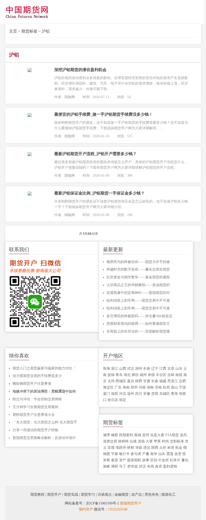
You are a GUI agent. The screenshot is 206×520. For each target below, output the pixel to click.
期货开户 (54, 494)
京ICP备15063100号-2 (102, 503)
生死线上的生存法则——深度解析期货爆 (138, 331)
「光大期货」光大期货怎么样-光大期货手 (45, 422)
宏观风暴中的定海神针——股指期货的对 (138, 293)
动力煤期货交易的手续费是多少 (37, 376)
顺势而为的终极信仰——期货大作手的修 (138, 262)
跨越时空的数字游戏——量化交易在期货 (138, 269)
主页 (13, 31)
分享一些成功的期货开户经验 (35, 430)
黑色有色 (152, 494)
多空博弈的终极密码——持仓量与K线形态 (139, 316)
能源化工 (169, 494)
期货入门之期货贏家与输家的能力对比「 (44, 368)
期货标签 (29, 31)
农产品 (136, 494)
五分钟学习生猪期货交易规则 (35, 407)
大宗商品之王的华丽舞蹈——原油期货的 (138, 285)
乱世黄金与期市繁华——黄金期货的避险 (138, 277)
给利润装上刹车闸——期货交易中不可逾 (138, 300)
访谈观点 (105, 494)
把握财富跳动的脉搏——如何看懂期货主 (138, 324)
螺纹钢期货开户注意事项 (32, 383)
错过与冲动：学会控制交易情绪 (37, 399)
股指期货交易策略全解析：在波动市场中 (44, 438)
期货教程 (37, 494)
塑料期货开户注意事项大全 (34, 415)
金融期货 (122, 494)
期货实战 (71, 494)
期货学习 (88, 494)
